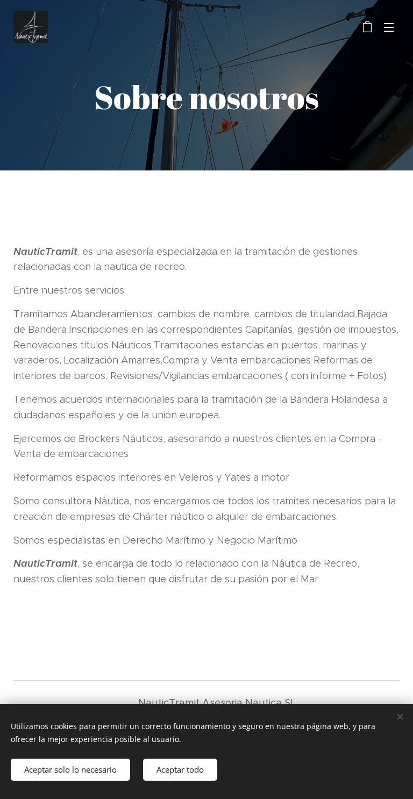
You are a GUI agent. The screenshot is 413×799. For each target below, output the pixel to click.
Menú (389, 27)
